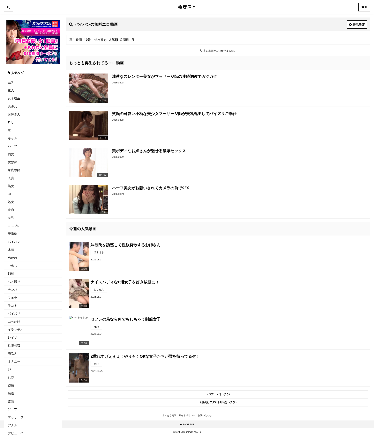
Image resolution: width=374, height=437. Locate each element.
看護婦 (12, 234)
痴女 (11, 154)
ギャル (12, 138)
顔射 (11, 273)
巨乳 (11, 82)
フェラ (12, 297)
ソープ (12, 409)
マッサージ (15, 417)
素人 (11, 90)
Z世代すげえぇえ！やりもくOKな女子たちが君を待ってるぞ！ (145, 356)
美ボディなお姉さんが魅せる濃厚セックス (149, 150)
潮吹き (12, 353)
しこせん (99, 289)
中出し (12, 266)
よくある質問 (169, 415)
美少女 (12, 106)
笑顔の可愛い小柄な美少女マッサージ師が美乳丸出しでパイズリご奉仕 (174, 113)
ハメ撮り (14, 281)
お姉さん (14, 114)
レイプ (12, 337)
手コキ (12, 305)
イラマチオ (15, 329)
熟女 (11, 186)
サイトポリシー (187, 415)
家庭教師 (14, 170)
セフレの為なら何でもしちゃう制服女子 (126, 319)
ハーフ (12, 146)
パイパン (14, 242)
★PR (96, 363)
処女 (11, 202)
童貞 (11, 210)
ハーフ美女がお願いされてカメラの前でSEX (150, 187)
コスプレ (14, 226)
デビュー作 (15, 433)
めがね (12, 258)
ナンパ (12, 289)
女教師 (12, 162)
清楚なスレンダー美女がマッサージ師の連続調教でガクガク (164, 76)
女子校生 (14, 98)
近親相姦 (14, 345)
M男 (11, 218)
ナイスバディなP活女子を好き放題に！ (125, 282)
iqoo (96, 326)
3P (9, 369)
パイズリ (14, 313)
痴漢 (11, 393)
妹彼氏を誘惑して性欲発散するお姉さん (126, 244)
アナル (12, 425)
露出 (11, 401)
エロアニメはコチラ (217, 394)
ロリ (11, 122)
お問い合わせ (205, 415)
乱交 (11, 377)
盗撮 (11, 385)
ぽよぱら (99, 252)
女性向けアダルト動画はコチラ (218, 402)
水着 (11, 250)
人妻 (11, 178)
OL (10, 194)
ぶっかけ (14, 321)
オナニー (14, 361)
